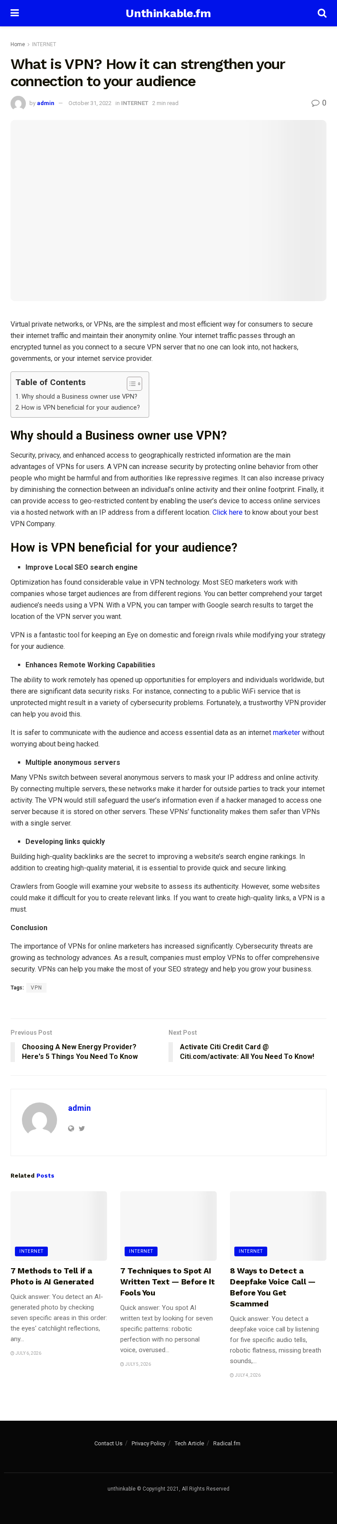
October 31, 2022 (89, 103)
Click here (227, 512)
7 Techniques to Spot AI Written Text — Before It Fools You (167, 1281)
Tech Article (189, 1443)
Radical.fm (226, 1443)
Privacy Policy (148, 1443)
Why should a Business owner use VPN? (79, 396)
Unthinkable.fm (168, 13)
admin (45, 103)
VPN (36, 988)
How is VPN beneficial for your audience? (81, 407)
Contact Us (108, 1443)
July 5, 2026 (137, 1364)
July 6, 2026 (27, 1353)
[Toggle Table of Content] (130, 383)
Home (18, 44)
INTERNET (44, 44)
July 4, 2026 (247, 1375)
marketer (286, 732)
